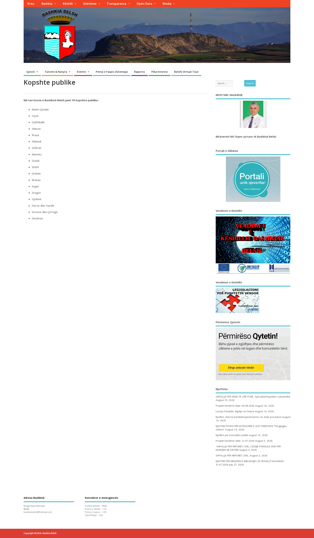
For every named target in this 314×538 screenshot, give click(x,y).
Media (166, 4)
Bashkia (46, 4)
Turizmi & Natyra (56, 71)
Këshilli (68, 4)
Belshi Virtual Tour (186, 71)
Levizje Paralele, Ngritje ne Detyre (235, 411)
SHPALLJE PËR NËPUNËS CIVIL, (232, 455)
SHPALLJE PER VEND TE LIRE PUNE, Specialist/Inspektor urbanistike (253, 396)
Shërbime (89, 4)
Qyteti (30, 71)
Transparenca (116, 4)
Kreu (30, 4)
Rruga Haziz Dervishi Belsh (34, 507)
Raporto (139, 71)
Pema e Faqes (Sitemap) (112, 71)
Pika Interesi (159, 71)
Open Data (144, 4)
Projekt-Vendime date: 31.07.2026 (235, 440)
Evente (81, 71)
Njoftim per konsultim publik (232, 435)
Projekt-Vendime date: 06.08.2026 (235, 405)
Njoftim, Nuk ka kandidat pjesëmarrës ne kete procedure (249, 417)
